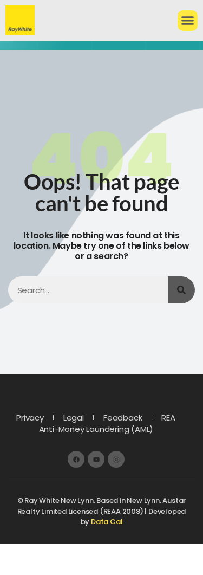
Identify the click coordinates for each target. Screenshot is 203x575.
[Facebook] (76, 459)
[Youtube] (96, 459)
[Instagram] (116, 459)
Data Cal (106, 521)
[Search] (181, 289)
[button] (188, 20)
